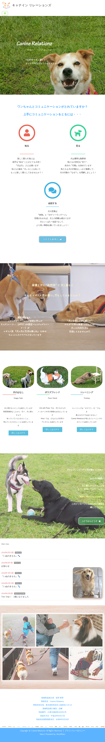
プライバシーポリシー (75, 730)
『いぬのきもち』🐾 (10, 556)
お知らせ (5, 566)
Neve (42, 734)
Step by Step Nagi (20, 593)
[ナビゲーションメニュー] (5, 13)
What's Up (18, 552)
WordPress (60, 734)
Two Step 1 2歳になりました (15, 596)
